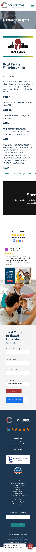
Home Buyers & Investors (18, 483)
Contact (18, 506)
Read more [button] (20, 265)
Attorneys (18, 487)
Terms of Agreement (13, 539)
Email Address (11, 359)
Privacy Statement (23, 539)
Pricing (18, 497)
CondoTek (18, 499)
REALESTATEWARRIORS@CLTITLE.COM (19, 174)
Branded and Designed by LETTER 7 (18, 542)
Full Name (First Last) (13, 349)
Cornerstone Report (18, 502)
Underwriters (18, 493)
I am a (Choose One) (13, 380)
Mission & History (18, 491)
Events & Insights (18, 504)
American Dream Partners (18, 495)
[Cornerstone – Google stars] (18, 428)
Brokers (18, 489)
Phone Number (11, 370)
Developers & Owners (18, 485)
